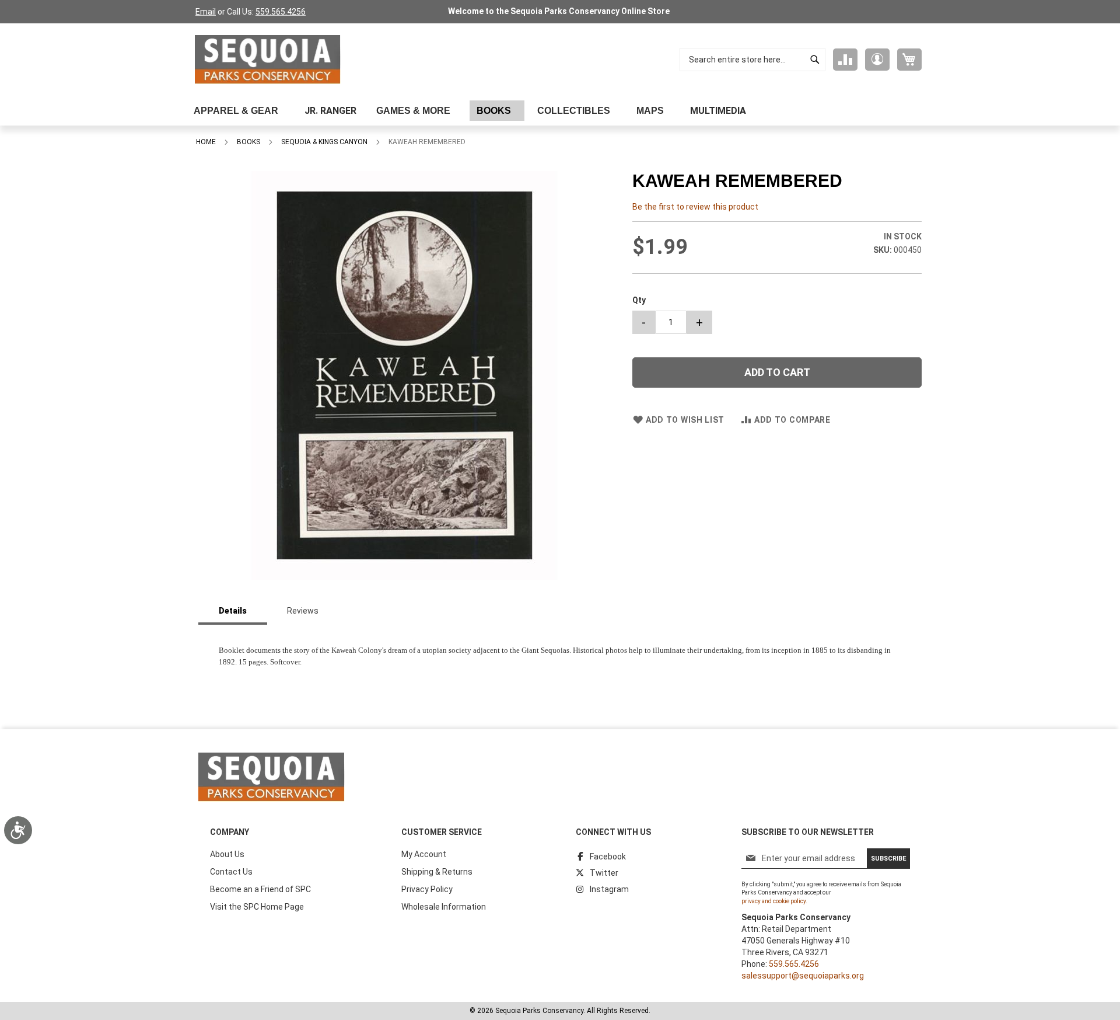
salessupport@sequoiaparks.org (802, 975)
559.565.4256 (281, 11)
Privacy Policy (427, 889)
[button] (877, 59)
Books (248, 142)
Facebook (608, 856)
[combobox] (752, 59)
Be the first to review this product (695, 206)
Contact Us (231, 871)
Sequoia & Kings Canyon (324, 142)
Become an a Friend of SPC (260, 889)
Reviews (302, 610)
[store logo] (268, 59)
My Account (423, 854)
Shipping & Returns (437, 871)
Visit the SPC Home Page (257, 906)
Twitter (604, 873)
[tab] (232, 611)
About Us (227, 854)
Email (205, 11)
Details (233, 610)
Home (206, 142)
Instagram (609, 889)
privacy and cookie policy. (774, 901)
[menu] (560, 110)
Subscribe (888, 858)
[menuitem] (239, 110)
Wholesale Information (443, 906)
